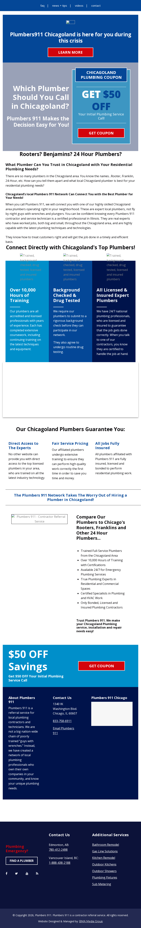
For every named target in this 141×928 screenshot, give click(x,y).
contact (96, 5)
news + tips (59, 5)
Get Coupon (101, 133)
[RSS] (37, 873)
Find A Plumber (22, 861)
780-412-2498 (58, 850)
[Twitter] (16, 873)
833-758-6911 (62, 721)
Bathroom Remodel (105, 845)
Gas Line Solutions (105, 851)
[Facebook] (6, 873)
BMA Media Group (91, 921)
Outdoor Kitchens (104, 864)
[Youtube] (27, 873)
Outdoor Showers (104, 871)
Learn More (70, 52)
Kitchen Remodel (103, 858)
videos (79, 5)
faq (42, 5)
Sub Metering (101, 884)
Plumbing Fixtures (104, 877)
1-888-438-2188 (59, 863)
